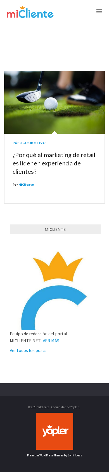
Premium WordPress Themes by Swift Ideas (54, 455)
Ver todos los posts (28, 350)
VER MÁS (51, 340)
